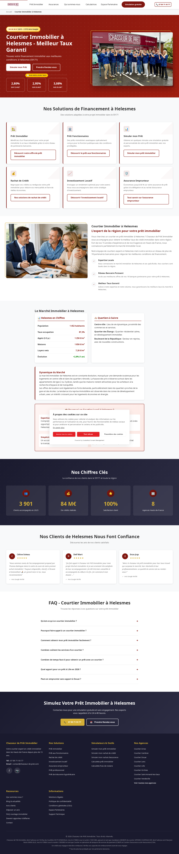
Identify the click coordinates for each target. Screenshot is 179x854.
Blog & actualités (13, 801)
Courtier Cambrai (141, 753)
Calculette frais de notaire (102, 766)
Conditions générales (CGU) (60, 805)
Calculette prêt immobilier (102, 761)
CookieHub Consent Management (93, 440)
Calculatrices (92, 4)
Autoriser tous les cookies (64, 434)
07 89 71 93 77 (72, 722)
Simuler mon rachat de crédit (103, 753)
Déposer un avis (13, 810)
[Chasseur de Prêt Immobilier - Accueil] (13, 4)
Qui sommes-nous (73, 4)
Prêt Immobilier (37, 4)
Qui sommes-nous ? (14, 797)
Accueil (9, 12)
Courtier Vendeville (142, 778)
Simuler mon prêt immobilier (141, 153)
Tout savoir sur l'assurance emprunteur (140, 199)
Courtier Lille (139, 766)
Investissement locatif (58, 761)
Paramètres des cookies (113, 434)
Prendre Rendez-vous (46, 67)
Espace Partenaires (110, 4)
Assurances (55, 4)
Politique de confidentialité (60, 801)
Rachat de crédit (55, 757)
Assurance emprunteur (58, 766)
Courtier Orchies (141, 770)
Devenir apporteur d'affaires (18, 818)
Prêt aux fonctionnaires (58, 753)
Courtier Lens (139, 761)
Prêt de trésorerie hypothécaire (62, 774)
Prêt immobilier (55, 749)
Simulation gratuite (133, 4)
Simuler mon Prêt (18, 67)
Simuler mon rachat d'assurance (104, 757)
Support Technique (57, 814)
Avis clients (11, 805)
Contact (9, 822)
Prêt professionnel (56, 770)
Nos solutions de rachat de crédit (30, 197)
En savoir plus (58, 427)
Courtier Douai (140, 757)
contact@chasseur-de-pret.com (26, 764)
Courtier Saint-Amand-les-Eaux (147, 774)
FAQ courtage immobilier (17, 814)
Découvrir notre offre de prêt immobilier (28, 155)
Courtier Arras (140, 749)
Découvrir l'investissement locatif (87, 197)
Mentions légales (56, 797)
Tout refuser (88, 434)
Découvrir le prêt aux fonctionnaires (88, 153)
